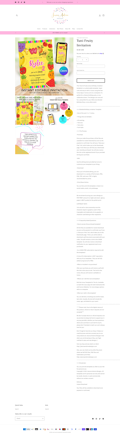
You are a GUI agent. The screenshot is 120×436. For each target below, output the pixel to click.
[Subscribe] (42, 418)
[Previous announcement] (42, 2)
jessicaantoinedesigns (57, 432)
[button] (17, 15)
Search (17, 409)
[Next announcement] (77, 2)
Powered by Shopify (66, 432)
